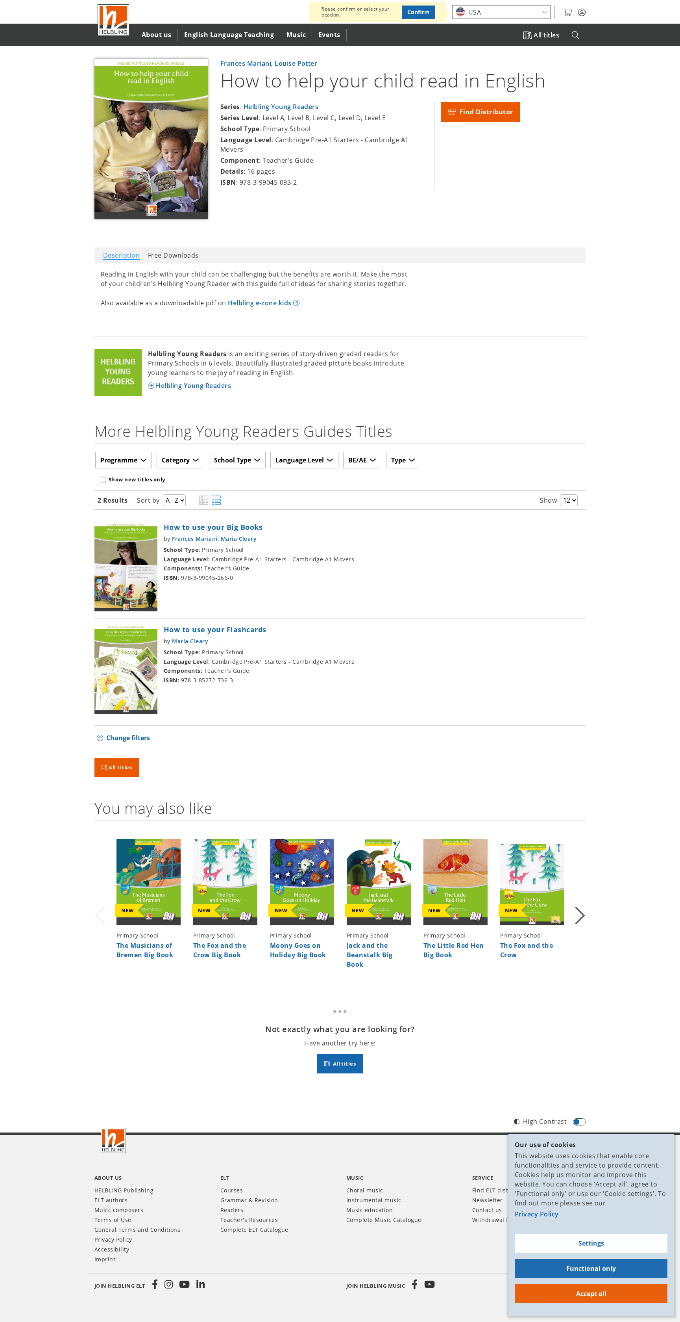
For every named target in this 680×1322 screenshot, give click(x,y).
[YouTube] (184, 1284)
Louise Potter (296, 63)
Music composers (118, 1210)
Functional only (591, 1268)
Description (121, 255)
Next (579, 906)
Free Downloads (173, 255)
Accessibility (111, 1249)
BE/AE (357, 460)
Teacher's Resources (249, 1220)
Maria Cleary (239, 538)
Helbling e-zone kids (260, 303)
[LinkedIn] (200, 1284)
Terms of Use (112, 1220)
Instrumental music (373, 1200)
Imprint (104, 1259)
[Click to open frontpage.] (113, 20)
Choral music (364, 1190)
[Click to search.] (575, 35)
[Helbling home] (113, 1140)
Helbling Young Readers (281, 106)
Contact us (487, 1210)
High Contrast (545, 1121)
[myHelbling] (582, 12)
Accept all (591, 1293)
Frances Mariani (245, 63)
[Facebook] (155, 1284)
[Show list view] (216, 500)
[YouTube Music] (429, 1284)
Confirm (418, 12)
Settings (591, 1243)
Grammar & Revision (249, 1200)
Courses (231, 1190)
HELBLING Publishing (123, 1190)
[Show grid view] (203, 500)
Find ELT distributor (500, 1190)
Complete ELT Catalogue (254, 1229)
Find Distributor (485, 112)
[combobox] (501, 12)
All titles (546, 35)
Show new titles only (137, 479)
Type (398, 460)
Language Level (299, 460)
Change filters (128, 737)
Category (176, 460)
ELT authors (111, 1200)
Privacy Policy (537, 1214)
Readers (231, 1210)
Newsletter (487, 1200)
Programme (118, 460)
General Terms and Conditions (137, 1229)
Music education (369, 1210)
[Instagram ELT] (169, 1284)
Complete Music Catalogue (383, 1220)
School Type (232, 460)
